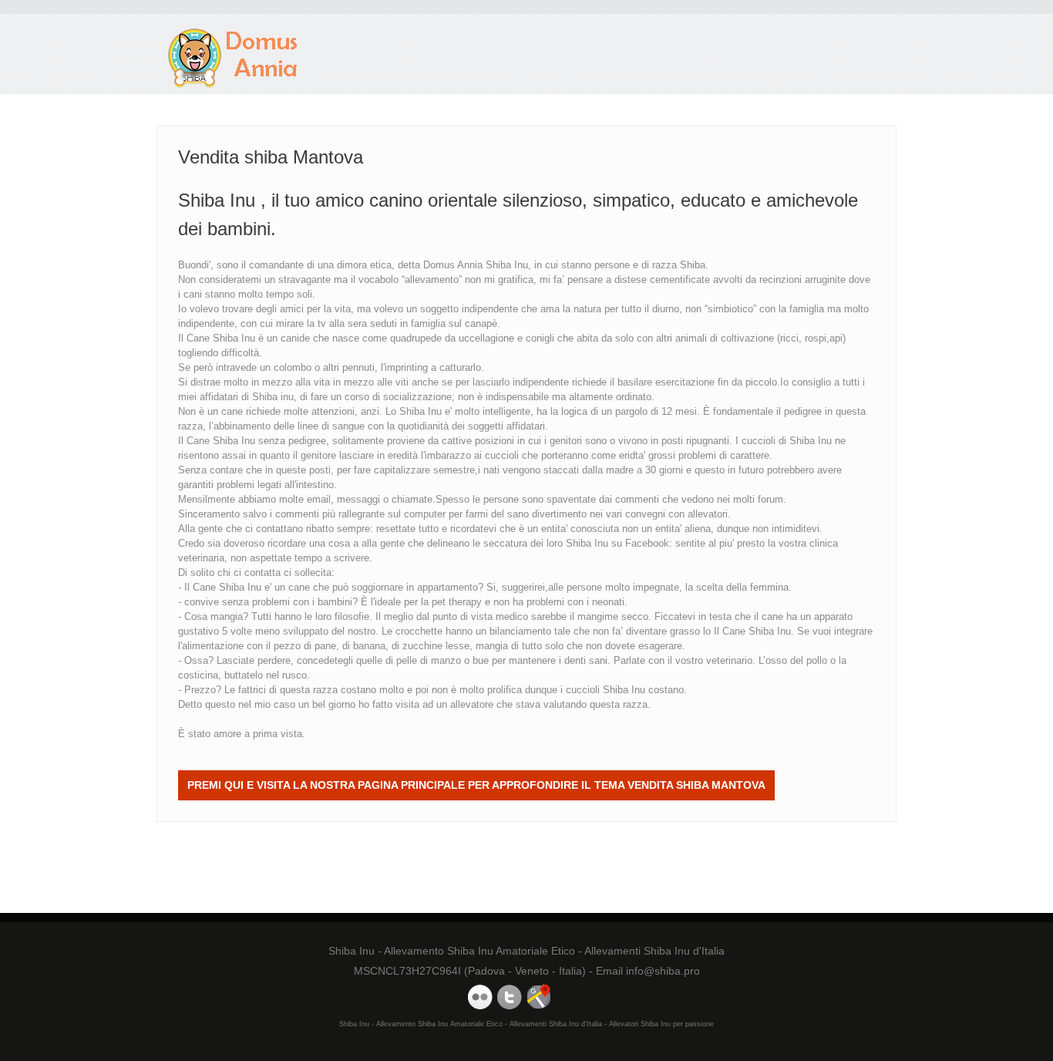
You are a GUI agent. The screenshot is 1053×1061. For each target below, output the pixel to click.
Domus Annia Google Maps (538, 997)
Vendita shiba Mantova (233, 58)
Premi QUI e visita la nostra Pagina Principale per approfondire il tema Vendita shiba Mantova (476, 785)
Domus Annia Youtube (480, 997)
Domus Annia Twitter (509, 997)
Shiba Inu (587, 543)
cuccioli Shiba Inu (605, 690)
